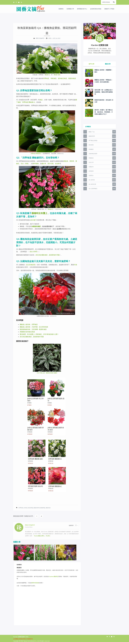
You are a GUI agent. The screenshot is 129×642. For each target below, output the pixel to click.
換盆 (41, 100)
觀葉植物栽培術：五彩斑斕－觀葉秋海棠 (33, 329)
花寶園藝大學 (70, 9)
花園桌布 (91, 166)
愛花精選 (91, 145)
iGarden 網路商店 (53, 576)
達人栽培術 (92, 180)
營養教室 (91, 158)
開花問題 (30, 507)
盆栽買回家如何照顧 (95, 9)
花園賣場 (60, 9)
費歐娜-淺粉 (57, 74)
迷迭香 (57, 163)
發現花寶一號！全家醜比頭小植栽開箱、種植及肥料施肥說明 (104, 92)
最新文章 (108, 64)
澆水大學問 (33, 251)
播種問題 (42, 507)
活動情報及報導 (93, 153)
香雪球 (72, 161)
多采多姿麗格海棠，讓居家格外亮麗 (47, 255)
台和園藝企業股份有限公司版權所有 (23, 639)
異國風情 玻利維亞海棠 (27, 332)
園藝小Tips (92, 131)
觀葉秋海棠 (72, 78)
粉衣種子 (34, 220)
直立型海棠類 (30, 265)
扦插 (75, 265)
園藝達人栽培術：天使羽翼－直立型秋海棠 (34, 327)
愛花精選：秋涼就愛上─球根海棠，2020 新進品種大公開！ (39, 334)
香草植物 (36, 163)
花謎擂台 (91, 175)
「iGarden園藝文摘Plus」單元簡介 (41, 535)
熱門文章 (91, 64)
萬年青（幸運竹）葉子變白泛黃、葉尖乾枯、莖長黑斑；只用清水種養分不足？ (104, 112)
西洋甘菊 (51, 163)
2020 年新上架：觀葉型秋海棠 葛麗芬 (47, 373)
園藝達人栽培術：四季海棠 (29, 324)
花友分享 (91, 162)
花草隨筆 (91, 171)
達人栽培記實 (92, 184)
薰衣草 (44, 163)
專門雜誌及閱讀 (93, 140)
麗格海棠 (48, 507)
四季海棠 (46, 78)
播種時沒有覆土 (40, 213)
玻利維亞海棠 (62, 78)
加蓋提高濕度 (36, 226)
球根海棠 (54, 78)
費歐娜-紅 (50, 209)
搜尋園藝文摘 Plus (82, 9)
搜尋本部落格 (35, 582)
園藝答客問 (37, 507)
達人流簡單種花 (93, 188)
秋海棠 (26, 507)
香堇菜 (66, 161)
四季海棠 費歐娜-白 (36, 153)
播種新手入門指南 (109, 9)
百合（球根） (25, 163)
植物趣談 (91, 149)
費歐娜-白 (47, 74)
